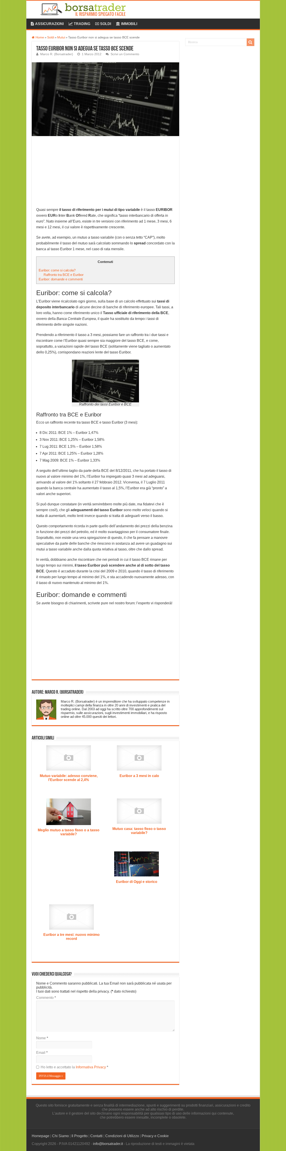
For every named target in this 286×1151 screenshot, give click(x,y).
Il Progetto (80, 1136)
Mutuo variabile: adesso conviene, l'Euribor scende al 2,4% (69, 778)
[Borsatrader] (88, 8)
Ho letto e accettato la (74, 1067)
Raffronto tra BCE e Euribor (64, 275)
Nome (42, 1038)
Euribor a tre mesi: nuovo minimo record (71, 937)
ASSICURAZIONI (49, 24)
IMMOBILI (129, 24)
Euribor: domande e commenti (61, 279)
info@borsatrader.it (108, 1144)
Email (42, 1052)
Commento (46, 998)
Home (39, 37)
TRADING (82, 24)
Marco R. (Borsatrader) (56, 54)
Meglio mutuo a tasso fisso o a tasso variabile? (68, 832)
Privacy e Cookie (155, 1136)
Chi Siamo (60, 1136)
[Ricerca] (250, 42)
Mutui (61, 37)
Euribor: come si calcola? (57, 270)
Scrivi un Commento (125, 54)
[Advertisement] (105, 174)
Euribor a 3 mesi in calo (139, 776)
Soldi (50, 37)
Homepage (40, 1136)
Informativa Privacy (91, 1067)
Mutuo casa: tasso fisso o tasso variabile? (139, 831)
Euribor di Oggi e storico (136, 882)
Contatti (96, 1136)
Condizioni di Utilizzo (122, 1136)
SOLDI (105, 24)
